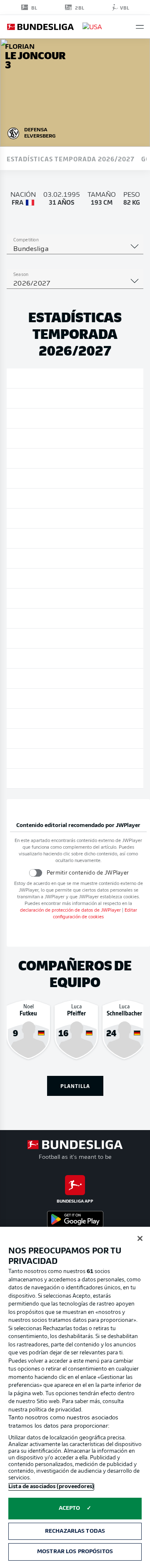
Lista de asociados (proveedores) (51, 1486)
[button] (140, 27)
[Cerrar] (140, 1238)
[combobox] (75, 249)
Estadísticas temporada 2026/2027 (71, 158)
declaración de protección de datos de (70, 910)
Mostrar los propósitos (75, 1551)
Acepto (69, 1508)
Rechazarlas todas (75, 1531)
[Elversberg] (13, 132)
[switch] (35, 873)
